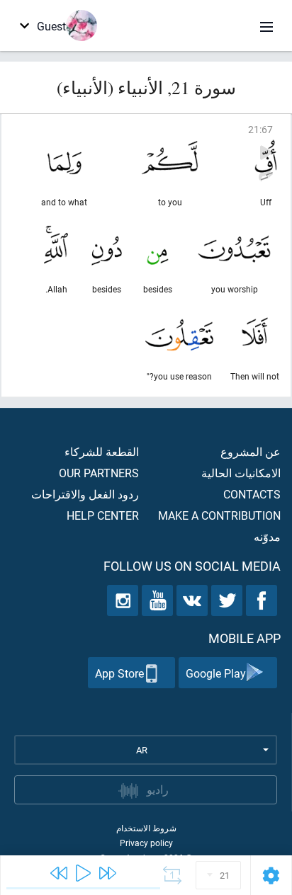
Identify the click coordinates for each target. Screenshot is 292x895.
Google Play (216, 673)
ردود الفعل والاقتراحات (85, 493)
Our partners (99, 472)
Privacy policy (146, 842)
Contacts (252, 493)
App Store (119, 673)
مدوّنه (267, 536)
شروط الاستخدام (146, 827)
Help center (103, 515)
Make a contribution (219, 515)
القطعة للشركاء (101, 451)
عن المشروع (250, 451)
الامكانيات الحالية (241, 472)
